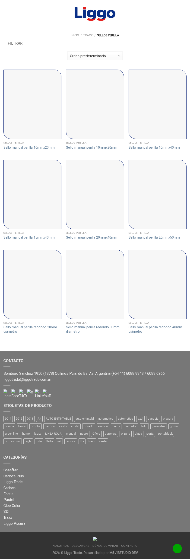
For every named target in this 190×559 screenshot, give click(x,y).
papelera (111, 433)
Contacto (129, 545)
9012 (19, 418)
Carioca (9, 488)
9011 (8, 418)
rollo (39, 441)
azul (140, 418)
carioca (50, 426)
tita (82, 441)
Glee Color (11, 506)
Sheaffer (10, 470)
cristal (75, 426)
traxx (92, 441)
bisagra (168, 418)
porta (150, 433)
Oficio (96, 433)
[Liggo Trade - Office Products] (95, 13)
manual (71, 433)
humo (26, 433)
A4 (39, 418)
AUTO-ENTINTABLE (58, 418)
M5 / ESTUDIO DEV (124, 553)
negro (84, 433)
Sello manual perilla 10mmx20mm (29, 148)
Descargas (80, 545)
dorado (89, 426)
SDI (6, 511)
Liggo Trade (13, 482)
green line (11, 433)
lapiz (37, 433)
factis (116, 426)
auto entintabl (85, 418)
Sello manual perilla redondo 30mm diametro (93, 329)
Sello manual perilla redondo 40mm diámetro (155, 329)
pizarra (125, 433)
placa (138, 433)
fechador (130, 426)
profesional (12, 441)
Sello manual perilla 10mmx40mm (154, 148)
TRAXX (88, 35)
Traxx (7, 517)
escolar (103, 426)
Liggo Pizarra (14, 523)
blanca (9, 426)
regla (28, 441)
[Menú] (6, 13)
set (59, 441)
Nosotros (61, 545)
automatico (106, 418)
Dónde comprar (105, 545)
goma (174, 426)
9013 (30, 418)
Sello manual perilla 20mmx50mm (154, 238)
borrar (22, 426)
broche (35, 426)
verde (103, 441)
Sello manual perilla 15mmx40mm (29, 238)
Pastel (8, 500)
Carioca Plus (13, 476)
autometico (125, 418)
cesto (63, 426)
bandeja (153, 418)
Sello (49, 441)
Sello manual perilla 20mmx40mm (91, 238)
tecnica (71, 441)
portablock (165, 433)
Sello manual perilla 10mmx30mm (91, 148)
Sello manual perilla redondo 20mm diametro (30, 329)
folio (144, 426)
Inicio (75, 35)
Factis (8, 494)
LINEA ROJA (53, 433)
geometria (158, 426)
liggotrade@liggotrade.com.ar (27, 379)
